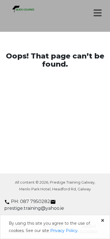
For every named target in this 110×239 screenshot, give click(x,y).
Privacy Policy (64, 230)
